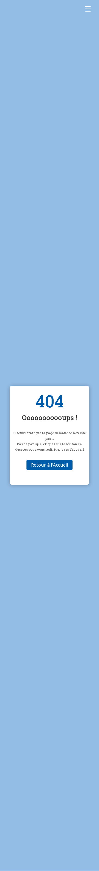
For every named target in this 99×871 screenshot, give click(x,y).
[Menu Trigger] (88, 8)
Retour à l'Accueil (49, 465)
